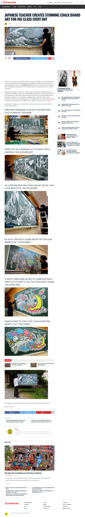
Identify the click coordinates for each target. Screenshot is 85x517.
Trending (26, 504)
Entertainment (6, 6)
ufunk (11, 406)
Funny (14, 6)
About (55, 2)
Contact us (70, 2)
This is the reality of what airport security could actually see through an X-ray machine (73, 144)
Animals (30, 6)
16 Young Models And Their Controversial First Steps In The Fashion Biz (65, 89)
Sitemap (65, 506)
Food (25, 508)
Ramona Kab (8, 475)
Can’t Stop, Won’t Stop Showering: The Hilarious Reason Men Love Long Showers (73, 151)
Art (35, 6)
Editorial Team (66, 508)
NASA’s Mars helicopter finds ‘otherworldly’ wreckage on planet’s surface (70, 122)
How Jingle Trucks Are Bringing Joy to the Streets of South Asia (19, 364)
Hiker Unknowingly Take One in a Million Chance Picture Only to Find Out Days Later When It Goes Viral (70, 98)
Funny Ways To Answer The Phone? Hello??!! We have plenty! (70, 116)
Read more (8, 483)
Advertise (65, 502)
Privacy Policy (64, 2)
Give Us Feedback (67, 504)
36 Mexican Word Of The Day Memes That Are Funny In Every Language (70, 104)
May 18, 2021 (14, 366)
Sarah (10, 23)
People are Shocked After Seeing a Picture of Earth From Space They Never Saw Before (70, 128)
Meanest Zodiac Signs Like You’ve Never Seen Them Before (46, 364)
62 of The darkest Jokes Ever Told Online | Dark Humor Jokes (70, 110)
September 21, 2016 (18, 23)
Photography (21, 6)
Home (6, 10)
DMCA (59, 2)
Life (25, 506)
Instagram (49, 100)
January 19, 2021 (41, 366)
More (40, 6)
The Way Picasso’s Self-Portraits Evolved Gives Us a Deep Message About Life (43, 491)
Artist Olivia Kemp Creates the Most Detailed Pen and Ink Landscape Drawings (43, 488)
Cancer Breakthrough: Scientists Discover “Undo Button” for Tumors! (72, 136)
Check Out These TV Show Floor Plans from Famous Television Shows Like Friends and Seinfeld (16, 494)
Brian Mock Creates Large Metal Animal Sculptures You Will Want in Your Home (16, 491)
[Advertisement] (29, 71)
